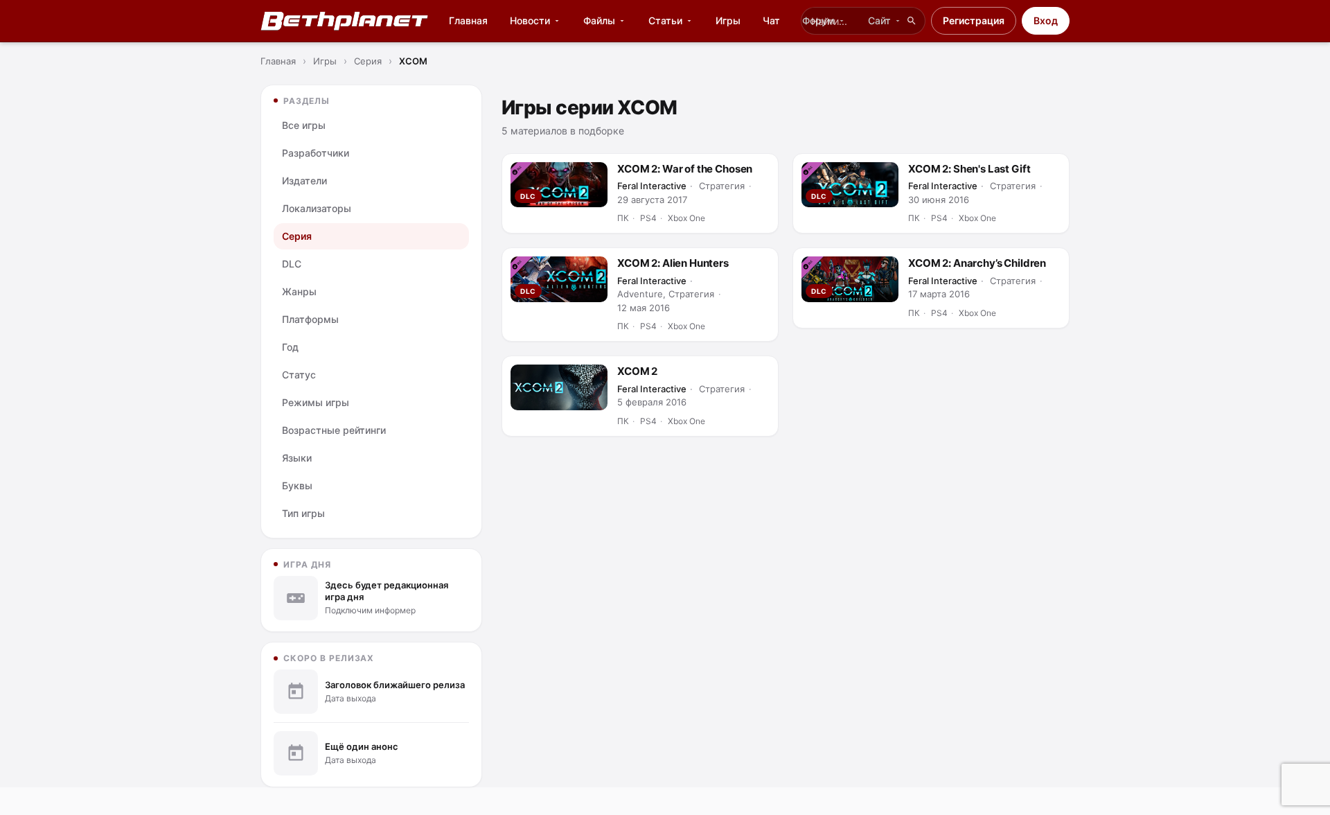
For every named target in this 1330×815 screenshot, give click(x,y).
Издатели (304, 180)
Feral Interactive (651, 185)
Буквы (297, 485)
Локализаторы (316, 208)
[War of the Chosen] (559, 184)
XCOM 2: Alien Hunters (673, 263)
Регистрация (973, 20)
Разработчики (315, 153)
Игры (728, 20)
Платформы (310, 319)
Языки (297, 458)
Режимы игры (315, 402)
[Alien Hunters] (559, 278)
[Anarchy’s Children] (849, 278)
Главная (468, 20)
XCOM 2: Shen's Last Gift (969, 168)
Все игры (304, 125)
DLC (291, 264)
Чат (771, 20)
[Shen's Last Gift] (849, 184)
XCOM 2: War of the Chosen (684, 168)
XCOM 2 (637, 371)
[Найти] (912, 21)
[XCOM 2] (559, 387)
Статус (299, 374)
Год (290, 347)
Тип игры (303, 513)
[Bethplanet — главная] (344, 21)
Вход (1046, 20)
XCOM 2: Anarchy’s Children (977, 263)
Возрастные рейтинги (334, 430)
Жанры (299, 291)
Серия (297, 236)
